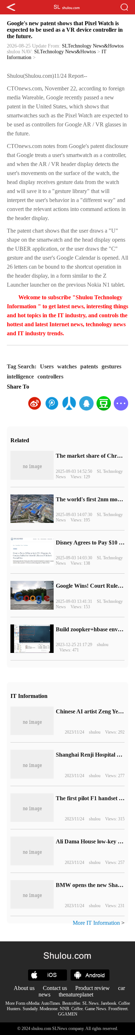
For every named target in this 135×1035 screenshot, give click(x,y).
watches (67, 366)
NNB (64, 1008)
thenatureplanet (76, 994)
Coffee (77, 1008)
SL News (90, 1003)
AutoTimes (50, 1003)
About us (24, 988)
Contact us (55, 988)
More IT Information (96, 923)
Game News (95, 1008)
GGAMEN (67, 1014)
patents (89, 366)
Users (47, 366)
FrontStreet (117, 1008)
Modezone (49, 1008)
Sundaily (30, 1008)
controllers (50, 376)
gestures (111, 366)
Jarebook (108, 1003)
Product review (92, 988)
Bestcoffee (71, 1003)
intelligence (20, 376)
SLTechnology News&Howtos (92, 46)
